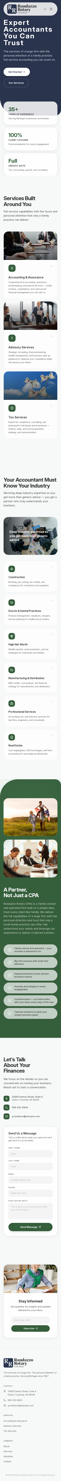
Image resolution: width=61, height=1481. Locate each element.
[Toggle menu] (51, 9)
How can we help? (18, 1201)
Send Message (28, 1227)
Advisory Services (12, 1426)
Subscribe (29, 1328)
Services (8, 1451)
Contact (7, 1461)
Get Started (15, 71)
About (6, 1446)
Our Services (16, 82)
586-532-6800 (20, 1107)
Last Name (14, 1161)
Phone (11, 1187)
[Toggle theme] (45, 9)
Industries (8, 1456)
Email (11, 1174)
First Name (14, 1148)
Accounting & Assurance (15, 1421)
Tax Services (10, 1431)
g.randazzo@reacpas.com (26, 1116)
